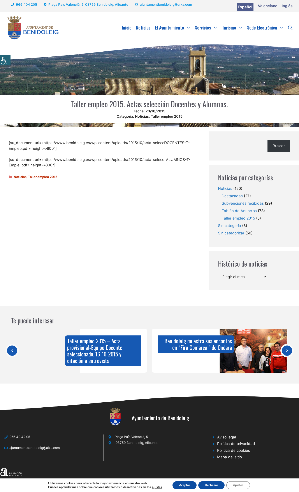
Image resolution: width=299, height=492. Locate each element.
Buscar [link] (279, 146)
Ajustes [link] (238, 485)
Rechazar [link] (211, 485)
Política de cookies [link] (233, 450)
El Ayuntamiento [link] (169, 27)
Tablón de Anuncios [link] (239, 211)
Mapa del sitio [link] (229, 457)
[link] (5, 60)
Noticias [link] (143, 27)
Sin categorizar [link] (231, 233)
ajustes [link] (157, 487)
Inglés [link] (287, 6)
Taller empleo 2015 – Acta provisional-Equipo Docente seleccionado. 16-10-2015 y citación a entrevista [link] (94, 351)
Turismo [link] (229, 27)
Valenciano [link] (267, 6)
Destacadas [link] (232, 196)
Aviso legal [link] (226, 437)
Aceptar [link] (184, 485)
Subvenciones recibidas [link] (243, 203)
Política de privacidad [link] (236, 443)
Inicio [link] (127, 27)
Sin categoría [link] (229, 225)
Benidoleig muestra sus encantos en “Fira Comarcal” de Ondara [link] (198, 344)
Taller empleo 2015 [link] (167, 116)
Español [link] (245, 7)
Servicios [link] (203, 27)
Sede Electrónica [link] (262, 27)
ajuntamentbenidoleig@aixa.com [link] (166, 4)
